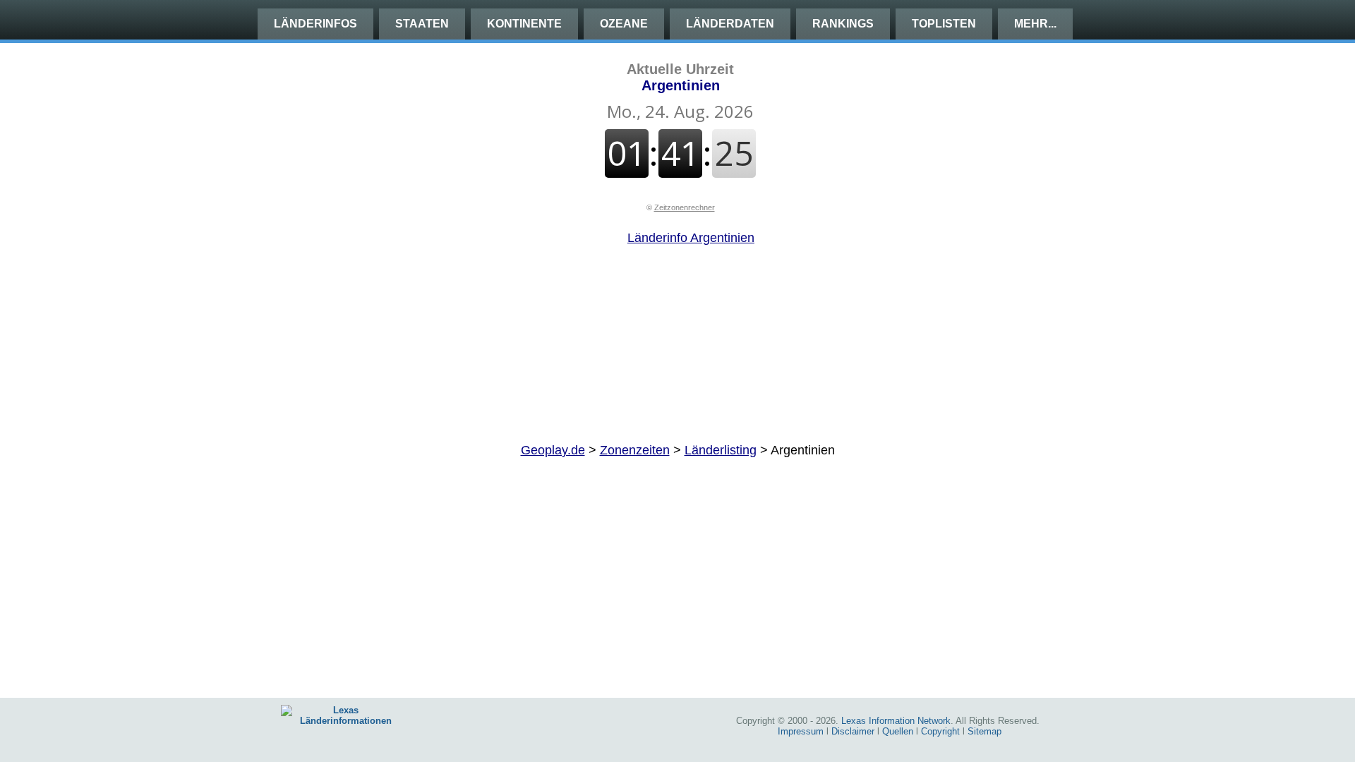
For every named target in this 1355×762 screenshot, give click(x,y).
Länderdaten (730, 24)
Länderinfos (315, 24)
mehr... (1035, 24)
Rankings (843, 24)
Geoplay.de (553, 450)
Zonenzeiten (635, 450)
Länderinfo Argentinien (690, 238)
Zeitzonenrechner (684, 207)
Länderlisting (721, 450)
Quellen (897, 731)
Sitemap (984, 731)
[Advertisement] (677, 344)
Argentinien (680, 77)
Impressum (801, 731)
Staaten (422, 24)
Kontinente (524, 24)
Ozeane (624, 24)
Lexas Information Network (896, 720)
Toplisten (944, 24)
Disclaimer (852, 731)
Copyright (940, 731)
